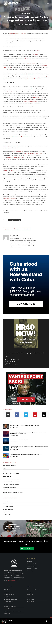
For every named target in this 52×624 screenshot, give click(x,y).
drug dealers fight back (18, 151)
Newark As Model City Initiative (10, 487)
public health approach (10, 198)
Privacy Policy (7, 613)
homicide (6, 170)
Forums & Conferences (10, 361)
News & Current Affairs (26, 13)
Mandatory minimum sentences (11, 146)
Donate (6, 356)
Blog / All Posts (30, 601)
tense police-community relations (31, 78)
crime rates (37, 76)
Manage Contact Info (8, 601)
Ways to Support (26, 548)
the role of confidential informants (24, 75)
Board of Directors (31, 566)
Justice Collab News (7, 490)
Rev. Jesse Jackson (7, 512)
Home (10, 33)
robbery (13, 170)
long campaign (35, 54)
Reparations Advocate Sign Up (11, 364)
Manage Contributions (9, 594)
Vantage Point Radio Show (10, 606)
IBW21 (21, 24)
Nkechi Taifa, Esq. (7, 514)
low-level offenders (38, 97)
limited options (10, 91)
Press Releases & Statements (9, 465)
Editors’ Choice (30, 599)
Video (4, 471)
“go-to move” (8, 148)
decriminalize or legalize (33, 176)
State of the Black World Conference (11, 484)
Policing (11, 220)
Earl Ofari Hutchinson (8, 509)
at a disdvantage (28, 88)
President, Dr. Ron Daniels (33, 563)
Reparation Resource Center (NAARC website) (13, 492)
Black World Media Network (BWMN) (11, 473)
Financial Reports (31, 571)
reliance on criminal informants (19, 136)
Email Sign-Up (7, 596)
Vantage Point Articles (9, 608)
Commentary (30, 596)
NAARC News (8, 363)
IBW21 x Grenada (7, 476)
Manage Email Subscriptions (10, 599)
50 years (37, 50)
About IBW (29, 561)
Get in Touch (7, 589)
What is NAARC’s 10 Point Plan (11, 359)
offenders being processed (24, 58)
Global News (30, 594)
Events (4, 468)
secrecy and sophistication (30, 101)
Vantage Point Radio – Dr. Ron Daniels (11, 481)
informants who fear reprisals (15, 157)
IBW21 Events (30, 592)
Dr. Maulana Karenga (8, 506)
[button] (48, 3)
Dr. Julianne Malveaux (8, 503)
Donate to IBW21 (7, 592)
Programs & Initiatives (32, 568)
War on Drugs (17, 220)
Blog (14, 33)
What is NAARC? (8, 358)
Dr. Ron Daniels (6, 501)
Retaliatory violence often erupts (33, 153)
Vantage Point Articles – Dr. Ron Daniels (12, 479)
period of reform (31, 63)
